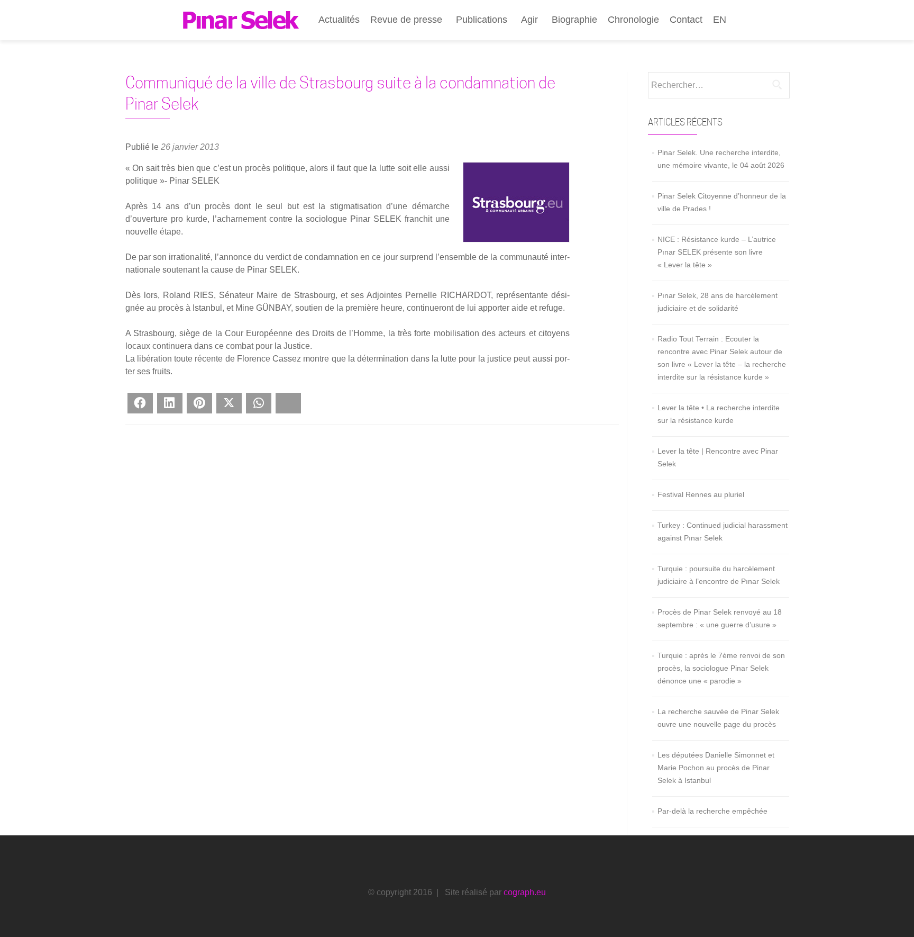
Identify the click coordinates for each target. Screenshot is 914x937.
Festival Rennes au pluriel (700, 494)
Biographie (574, 19)
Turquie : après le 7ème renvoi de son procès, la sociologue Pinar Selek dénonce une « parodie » (721, 668)
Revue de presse (406, 19)
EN (719, 19)
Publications (481, 19)
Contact (686, 19)
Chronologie (633, 19)
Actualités (339, 19)
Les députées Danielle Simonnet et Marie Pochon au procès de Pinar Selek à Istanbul (715, 768)
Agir (529, 19)
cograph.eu (525, 892)
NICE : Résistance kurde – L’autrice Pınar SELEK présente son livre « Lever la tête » (716, 252)
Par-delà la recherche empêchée (712, 811)
